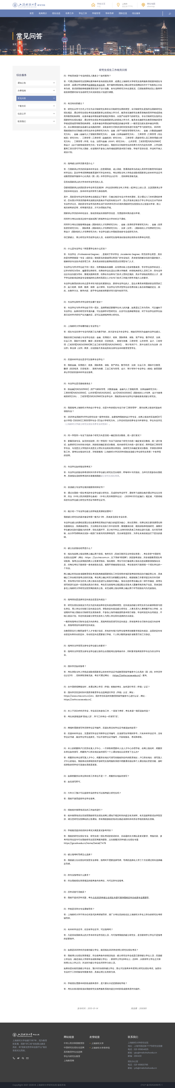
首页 (32, 13)
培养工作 (69, 13)
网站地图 (151, 3)
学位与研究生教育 (72, 1056)
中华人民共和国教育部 (74, 1043)
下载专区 (22, 106)
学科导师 (109, 13)
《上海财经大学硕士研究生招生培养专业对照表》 (86, 424)
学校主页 (101, 3)
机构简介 (43, 13)
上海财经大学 (96, 1043)
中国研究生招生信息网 (74, 1047)
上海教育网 (69, 1060)
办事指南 (22, 90)
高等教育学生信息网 (73, 1051)
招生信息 (56, 13)
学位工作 (83, 13)
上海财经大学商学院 (99, 1047)
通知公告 (22, 82)
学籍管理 (96, 13)
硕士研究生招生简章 (110, 475)
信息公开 (22, 113)
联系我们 (22, 121)
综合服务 (136, 13)
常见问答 (22, 98)
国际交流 (123, 13)
